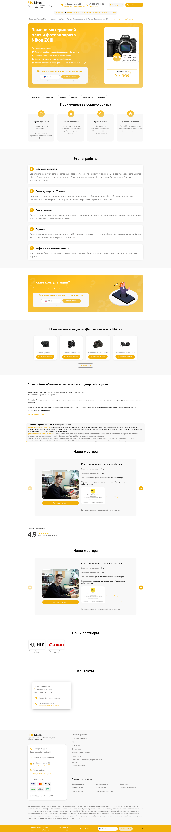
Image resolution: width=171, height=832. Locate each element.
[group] (37, 646)
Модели (63, 97)
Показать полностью (36, 414)
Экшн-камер (101, 788)
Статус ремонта (117, 5)
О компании (59, 12)
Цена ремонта (86, 12)
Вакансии (96, 12)
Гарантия (74, 97)
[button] (141, 488)
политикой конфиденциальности (74, 80)
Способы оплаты (78, 766)
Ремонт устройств (73, 12)
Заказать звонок (135, 5)
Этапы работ (50, 97)
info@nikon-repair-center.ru (43, 758)
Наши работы (88, 97)
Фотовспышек (77, 788)
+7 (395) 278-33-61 (96, 4)
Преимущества (35, 97)
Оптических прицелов (104, 791)
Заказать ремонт (46, 356)
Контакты (105, 12)
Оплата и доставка (79, 738)
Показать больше (85, 365)
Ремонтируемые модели (81, 752)
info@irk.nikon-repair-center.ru (49, 698)
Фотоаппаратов (78, 784)
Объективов (124, 784)
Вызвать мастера (61, 503)
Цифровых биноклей (128, 788)
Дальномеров (77, 791)
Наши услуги (77, 756)
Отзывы (113, 12)
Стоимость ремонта (79, 735)
